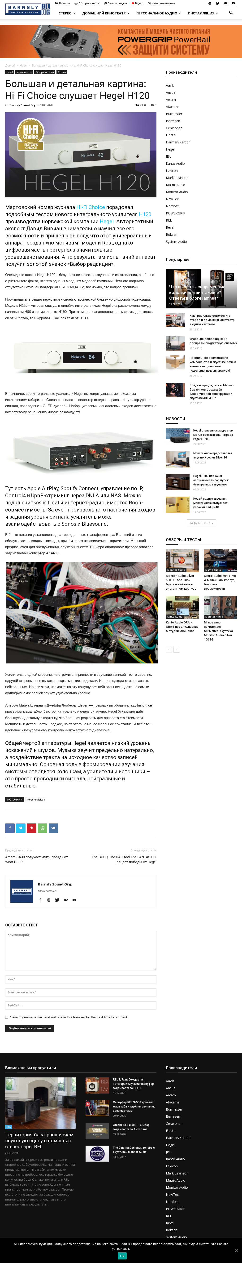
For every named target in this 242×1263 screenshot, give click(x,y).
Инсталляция (201, 13)
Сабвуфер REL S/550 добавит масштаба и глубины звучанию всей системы (134, 1106)
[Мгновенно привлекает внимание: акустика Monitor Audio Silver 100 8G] (220, 607)
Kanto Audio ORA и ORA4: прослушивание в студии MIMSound (182, 627)
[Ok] (236, 1250)
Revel (170, 227)
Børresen (173, 121)
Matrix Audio (175, 184)
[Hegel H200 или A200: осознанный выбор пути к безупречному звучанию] (178, 482)
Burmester (174, 113)
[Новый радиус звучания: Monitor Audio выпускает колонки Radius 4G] (178, 505)
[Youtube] (233, 3)
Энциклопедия (117, 3)
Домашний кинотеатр (104, 13)
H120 (145, 214)
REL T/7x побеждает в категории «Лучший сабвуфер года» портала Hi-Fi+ (133, 1084)
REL (169, 220)
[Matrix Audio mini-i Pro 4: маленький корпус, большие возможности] (220, 560)
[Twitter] (217, 3)
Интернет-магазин (163, 3)
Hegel (23, 65)
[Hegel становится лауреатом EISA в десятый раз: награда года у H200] (178, 436)
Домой (10, 65)
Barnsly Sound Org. (23, 105)
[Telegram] (209, 3)
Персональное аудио (156, 13)
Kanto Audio (175, 163)
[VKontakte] (225, 3)
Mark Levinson (177, 177)
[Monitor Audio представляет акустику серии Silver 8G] (178, 459)
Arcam (171, 99)
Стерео (65, 13)
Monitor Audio (177, 192)
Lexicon (172, 170)
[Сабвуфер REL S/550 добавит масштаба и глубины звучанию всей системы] (97, 1108)
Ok (122, 1256)
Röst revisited (36, 799)
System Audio (176, 241)
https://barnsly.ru (47, 890)
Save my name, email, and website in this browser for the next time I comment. (69, 1017)
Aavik (170, 85)
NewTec (172, 199)
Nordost (172, 206)
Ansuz (170, 92)
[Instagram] (50, 900)
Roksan (171, 234)
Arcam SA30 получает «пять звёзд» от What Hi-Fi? (36, 859)
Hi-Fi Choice (90, 207)
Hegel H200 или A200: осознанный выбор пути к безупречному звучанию (211, 480)
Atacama (173, 106)
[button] (231, 13)
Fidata (170, 135)
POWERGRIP (175, 213)
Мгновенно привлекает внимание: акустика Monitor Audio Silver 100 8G (218, 631)
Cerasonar (174, 128)
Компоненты (24, 72)
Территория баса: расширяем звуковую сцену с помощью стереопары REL (39, 1140)
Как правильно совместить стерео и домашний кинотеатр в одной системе (212, 320)
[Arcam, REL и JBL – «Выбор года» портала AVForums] (97, 1131)
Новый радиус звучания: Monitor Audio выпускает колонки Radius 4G (210, 503)
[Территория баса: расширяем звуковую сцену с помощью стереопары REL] (40, 1103)
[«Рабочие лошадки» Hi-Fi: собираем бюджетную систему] (175, 343)
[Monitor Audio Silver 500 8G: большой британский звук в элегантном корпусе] (182, 560)
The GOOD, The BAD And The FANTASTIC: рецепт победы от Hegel (124, 859)
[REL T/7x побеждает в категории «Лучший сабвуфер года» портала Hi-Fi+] (97, 1085)
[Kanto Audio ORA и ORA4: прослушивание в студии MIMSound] (182, 607)
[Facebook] (42, 900)
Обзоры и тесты (88, 3)
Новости (64, 3)
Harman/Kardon (178, 142)
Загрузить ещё (199, 523)
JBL (168, 156)
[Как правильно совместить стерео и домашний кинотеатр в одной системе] (175, 320)
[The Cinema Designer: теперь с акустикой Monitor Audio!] (97, 1154)
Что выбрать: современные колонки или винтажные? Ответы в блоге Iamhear (197, 292)
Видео (139, 3)
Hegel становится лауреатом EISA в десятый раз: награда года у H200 (213, 435)
